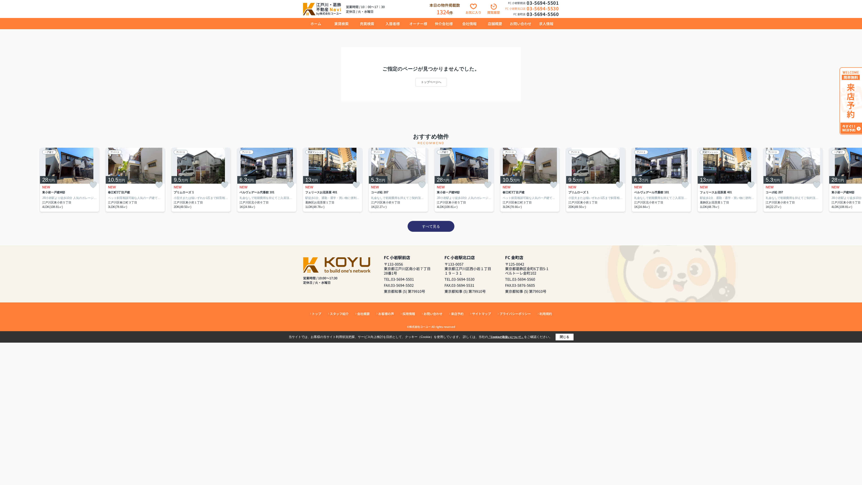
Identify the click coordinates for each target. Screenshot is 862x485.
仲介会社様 (444, 23)
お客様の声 (386, 313)
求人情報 (546, 23)
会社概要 (363, 313)
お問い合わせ (520, 23)
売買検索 (367, 23)
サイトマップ (481, 313)
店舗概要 (495, 23)
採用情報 (408, 313)
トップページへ (431, 82)
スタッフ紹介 (339, 313)
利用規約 (545, 313)
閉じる (564, 337)
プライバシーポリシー (515, 313)
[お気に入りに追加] (93, 185)
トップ (316, 313)
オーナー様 (418, 23)
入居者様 (392, 23)
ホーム (315, 23)
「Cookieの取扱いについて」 (506, 337)
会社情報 (469, 23)
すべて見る (431, 226)
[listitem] (332, 180)
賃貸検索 (341, 23)
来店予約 (457, 313)
